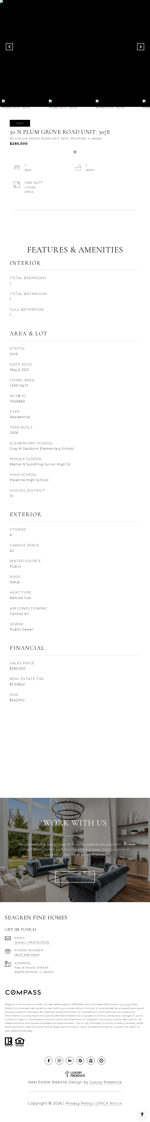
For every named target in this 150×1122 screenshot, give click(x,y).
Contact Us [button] (75, 877)
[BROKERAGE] (101, 1061)
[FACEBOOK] (49, 1061)
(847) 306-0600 (27, 954)
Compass (125, 1004)
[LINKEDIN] (70, 1061)
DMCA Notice (109, 1103)
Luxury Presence (106, 1082)
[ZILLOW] (91, 1061)
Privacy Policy (79, 1103)
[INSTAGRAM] (59, 1061)
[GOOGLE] (80, 1061)
